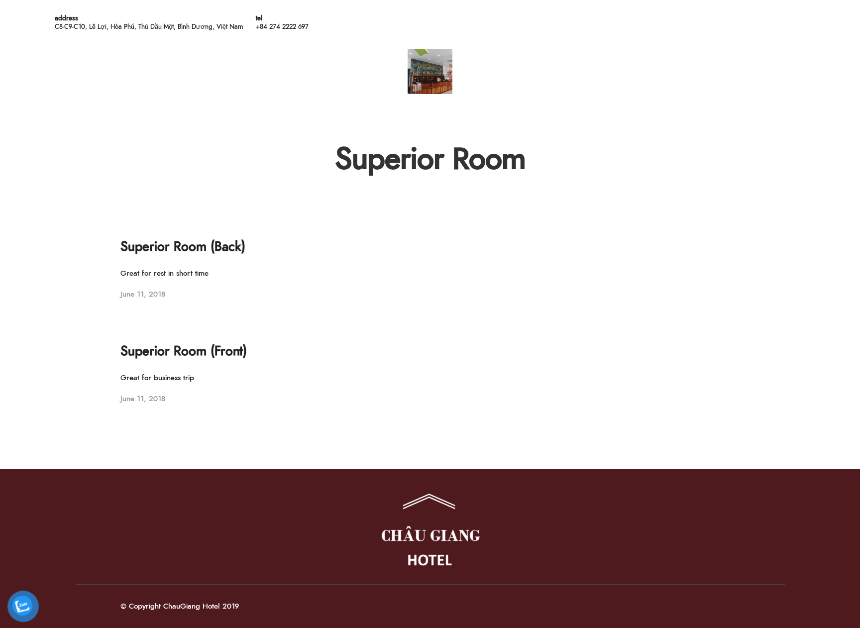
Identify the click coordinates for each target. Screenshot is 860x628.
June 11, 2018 (142, 294)
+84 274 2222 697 (282, 27)
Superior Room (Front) (183, 351)
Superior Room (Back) (182, 246)
